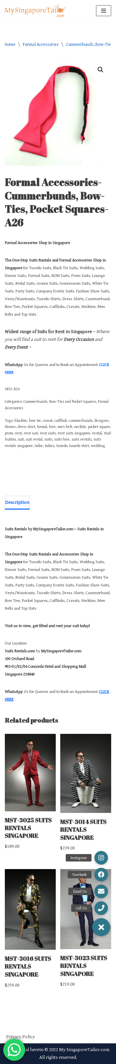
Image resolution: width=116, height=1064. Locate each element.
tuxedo (61, 445)
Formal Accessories (41, 44)
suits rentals (82, 439)
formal (42, 426)
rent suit (31, 433)
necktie (80, 426)
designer (101, 420)
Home (10, 44)
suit (21, 439)
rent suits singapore (74, 433)
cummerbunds (80, 420)
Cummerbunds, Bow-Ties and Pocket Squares (60, 401)
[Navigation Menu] (103, 10)
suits (48, 439)
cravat (48, 420)
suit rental (34, 439)
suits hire (62, 439)
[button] (100, 70)
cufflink (60, 420)
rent (18, 433)
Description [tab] (17, 502)
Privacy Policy (20, 1036)
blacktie (21, 420)
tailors (49, 445)
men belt (65, 426)
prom (9, 433)
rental (97, 433)
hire (52, 426)
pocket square (99, 426)
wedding (98, 445)
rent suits (48, 433)
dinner (10, 426)
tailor (39, 445)
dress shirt (26, 426)
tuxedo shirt (79, 445)
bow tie (35, 420)
